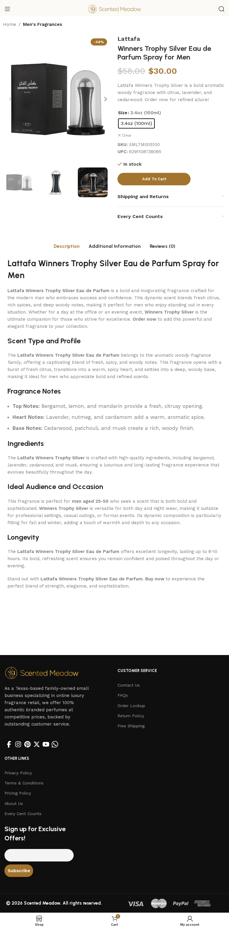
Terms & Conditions (24, 783)
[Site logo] (114, 8)
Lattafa (128, 38)
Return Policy (130, 715)
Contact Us (128, 685)
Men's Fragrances (42, 24)
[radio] (136, 123)
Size (122, 112)
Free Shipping (131, 725)
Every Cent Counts (22, 813)
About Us (13, 803)
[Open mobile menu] (7, 9)
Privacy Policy (18, 772)
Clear (126, 135)
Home (9, 24)
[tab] (67, 246)
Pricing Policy (17, 793)
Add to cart (154, 179)
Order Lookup (131, 705)
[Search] (222, 9)
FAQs (122, 695)
